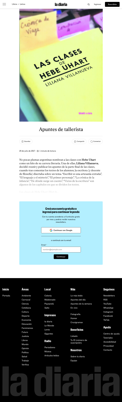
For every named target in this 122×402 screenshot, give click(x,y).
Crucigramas (77, 322)
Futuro (25, 332)
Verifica (25, 364)
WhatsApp (108, 308)
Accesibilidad (109, 342)
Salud (24, 356)
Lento (47, 329)
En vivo (74, 308)
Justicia (25, 336)
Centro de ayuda (111, 333)
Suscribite (112, 4)
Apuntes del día (78, 299)
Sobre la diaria (78, 356)
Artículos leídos (51, 355)
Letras (22, 4)
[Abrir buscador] (88, 4)
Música (47, 351)
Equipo (74, 360)
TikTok (106, 320)
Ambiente (26, 295)
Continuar (61, 257)
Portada (6, 295)
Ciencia (25, 303)
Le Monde (49, 325)
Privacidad (108, 346)
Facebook (108, 316)
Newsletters (109, 295)
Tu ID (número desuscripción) (79, 341)
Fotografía (75, 314)
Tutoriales (108, 337)
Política (25, 352)
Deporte (26, 316)
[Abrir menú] (4, 4)
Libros (14, 4)
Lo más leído (77, 295)
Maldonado (49, 299)
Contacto (107, 350)
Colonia (48, 295)
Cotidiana (26, 308)
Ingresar (97, 4)
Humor (74, 318)
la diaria (48, 321)
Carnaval (26, 299)
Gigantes (48, 333)
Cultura (25, 312)
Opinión (25, 348)
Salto (46, 308)
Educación (27, 324)
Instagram (108, 312)
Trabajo (25, 360)
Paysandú (49, 303)
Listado (74, 336)
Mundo (25, 344)
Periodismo (49, 347)
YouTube (107, 303)
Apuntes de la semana (81, 303)
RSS (105, 299)
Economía (26, 320)
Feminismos (27, 328)
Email (44, 245)
